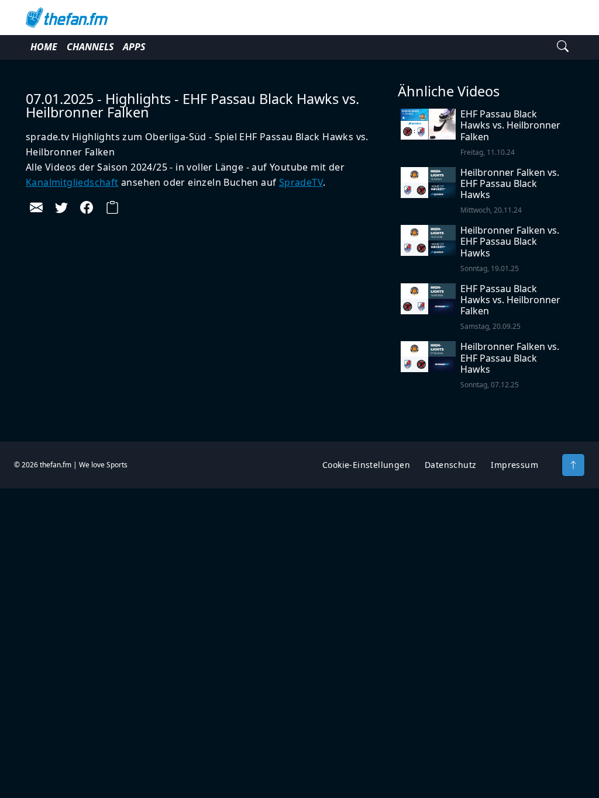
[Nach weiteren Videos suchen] (562, 47)
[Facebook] (86, 207)
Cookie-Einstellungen (366, 464)
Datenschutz (450, 464)
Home (43, 46)
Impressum (514, 464)
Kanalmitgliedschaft (72, 182)
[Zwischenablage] (112, 207)
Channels (90, 46)
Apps (134, 46)
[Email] (36, 207)
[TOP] (573, 465)
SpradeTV (301, 182)
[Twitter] (61, 207)
